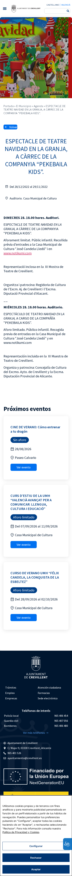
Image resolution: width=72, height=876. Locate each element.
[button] (5, 8)
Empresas (11, 698)
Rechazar (36, 857)
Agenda (38, 106)
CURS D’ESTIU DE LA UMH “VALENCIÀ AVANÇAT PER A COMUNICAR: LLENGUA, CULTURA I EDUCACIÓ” (31, 502)
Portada (8, 106)
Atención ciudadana (49, 687)
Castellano (52, 5)
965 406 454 (61, 715)
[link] (26, 9)
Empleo (10, 693)
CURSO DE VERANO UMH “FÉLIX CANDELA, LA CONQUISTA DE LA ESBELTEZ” (34, 577)
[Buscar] (68, 11)
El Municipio (23, 106)
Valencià (65, 5)
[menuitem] (19, 687)
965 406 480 (61, 725)
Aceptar (36, 869)
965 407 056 (61, 720)
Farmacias (44, 693)
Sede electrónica (47, 698)
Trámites (10, 687)
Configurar (36, 846)
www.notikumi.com (17, 253)
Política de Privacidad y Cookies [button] (20, 832)
